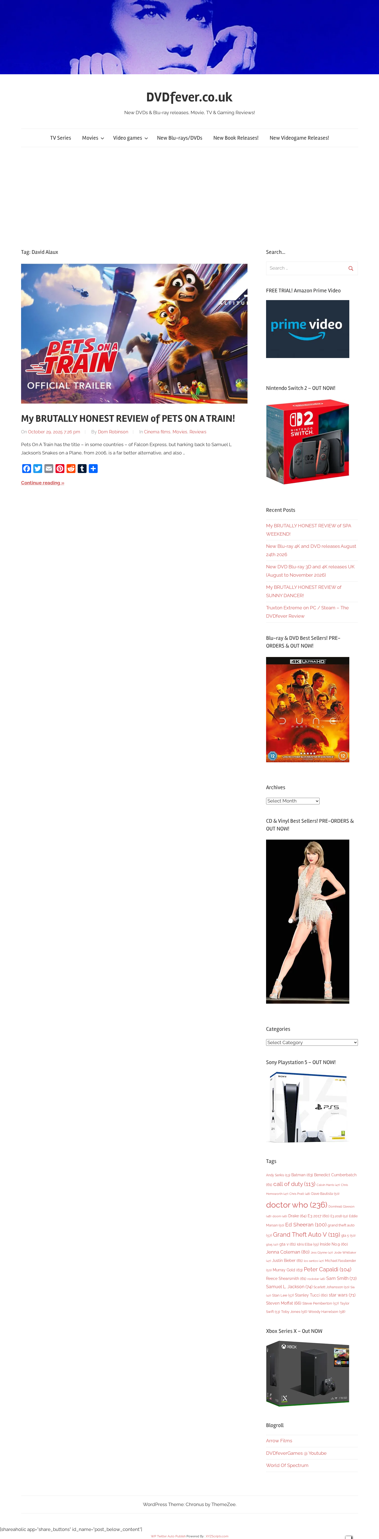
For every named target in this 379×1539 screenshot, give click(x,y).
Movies (90, 137)
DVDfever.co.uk (189, 97)
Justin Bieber (287, 1260)
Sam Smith (341, 1278)
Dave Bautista (325, 1194)
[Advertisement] (189, 197)
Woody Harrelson (326, 1311)
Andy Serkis (278, 1175)
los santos (314, 1261)
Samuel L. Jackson (289, 1286)
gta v (287, 1244)
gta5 (272, 1244)
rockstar (316, 1278)
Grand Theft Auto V (306, 1234)
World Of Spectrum (287, 1465)
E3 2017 (318, 1216)
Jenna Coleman (288, 1252)
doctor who (296, 1205)
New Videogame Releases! (299, 137)
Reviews (198, 431)
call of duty (294, 1183)
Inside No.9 (334, 1244)
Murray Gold (288, 1269)
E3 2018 (339, 1216)
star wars (342, 1295)
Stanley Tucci (311, 1295)
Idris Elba (308, 1244)
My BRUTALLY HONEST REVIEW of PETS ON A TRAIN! (128, 419)
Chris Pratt (299, 1194)
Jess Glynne (322, 1252)
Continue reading (40, 482)
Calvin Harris (328, 1185)
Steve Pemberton (320, 1303)
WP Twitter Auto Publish (168, 1536)
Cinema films (157, 431)
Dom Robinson (113, 431)
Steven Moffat (283, 1303)
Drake (297, 1215)
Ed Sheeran (306, 1224)
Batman (302, 1174)
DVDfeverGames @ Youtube (296, 1453)
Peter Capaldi (327, 1269)
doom (279, 1216)
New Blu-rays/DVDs (179, 137)
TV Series (60, 137)
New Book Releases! (236, 137)
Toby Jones (294, 1312)
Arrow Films (279, 1440)
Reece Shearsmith (286, 1278)
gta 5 (348, 1236)
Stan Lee (283, 1295)
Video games (127, 137)
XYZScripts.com (217, 1536)
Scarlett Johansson (331, 1287)
